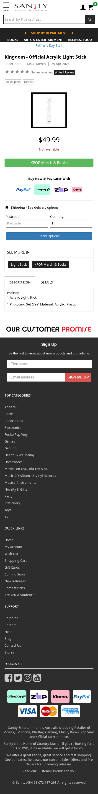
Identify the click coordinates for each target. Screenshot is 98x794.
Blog (8, 638)
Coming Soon (15, 574)
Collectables (14, 421)
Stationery (12, 503)
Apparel (11, 407)
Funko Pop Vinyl (16, 434)
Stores (9, 652)
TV (6, 517)
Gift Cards (12, 567)
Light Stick (19, 264)
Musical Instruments (20, 482)
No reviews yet (42, 72)
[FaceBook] (9, 680)
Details (28, 82)
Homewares (14, 462)
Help (8, 631)
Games (10, 441)
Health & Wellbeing (19, 455)
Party (8, 496)
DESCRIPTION (20, 282)
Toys (8, 510)
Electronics (13, 427)
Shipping (11, 618)
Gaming (11, 448)
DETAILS (47, 282)
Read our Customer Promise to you (49, 771)
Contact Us (13, 645)
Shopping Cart (16, 560)
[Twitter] (19, 680)
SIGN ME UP (78, 377)
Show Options (49, 236)
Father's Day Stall (49, 45)
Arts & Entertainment (43, 40)
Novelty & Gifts (16, 489)
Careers (10, 625)
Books (12, 40)
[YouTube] (38, 680)
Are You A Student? (19, 595)
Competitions (15, 588)
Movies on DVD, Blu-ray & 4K (26, 469)
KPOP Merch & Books (50, 264)
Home (9, 540)
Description (13, 82)
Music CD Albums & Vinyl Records (30, 475)
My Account (13, 547)
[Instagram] (28, 680)
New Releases (15, 581)
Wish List (11, 553)
